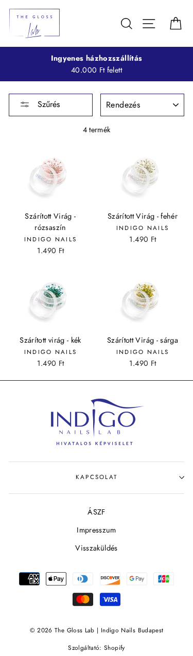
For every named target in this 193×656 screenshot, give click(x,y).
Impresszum (96, 530)
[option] (96, 64)
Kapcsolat (97, 477)
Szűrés (47, 104)
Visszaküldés (96, 548)
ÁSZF (96, 512)
